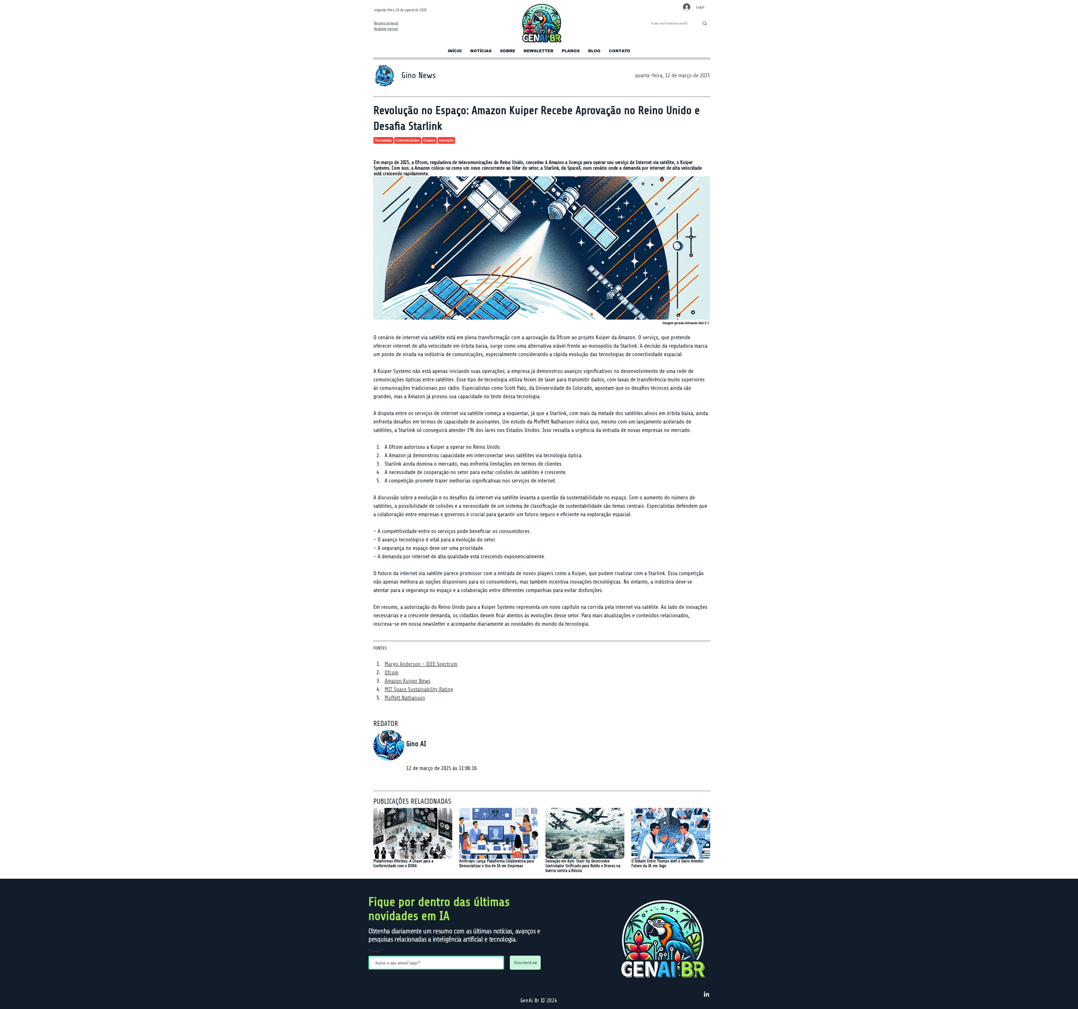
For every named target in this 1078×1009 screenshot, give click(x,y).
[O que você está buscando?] (704, 23)
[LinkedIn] (706, 994)
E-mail (374, 951)
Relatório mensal (386, 29)
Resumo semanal (386, 23)
